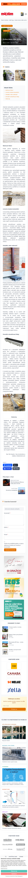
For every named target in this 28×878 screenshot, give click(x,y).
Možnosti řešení (9, 90)
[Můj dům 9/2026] (22, 14)
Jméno (6, 527)
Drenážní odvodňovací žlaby (12, 96)
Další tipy (11, 20)
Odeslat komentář (10, 550)
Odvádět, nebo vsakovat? (12, 94)
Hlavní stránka (4, 20)
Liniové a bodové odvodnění (12, 92)
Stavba (21, 856)
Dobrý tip (8, 98)
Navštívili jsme (13, 856)
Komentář (7, 513)
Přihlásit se (14, 709)
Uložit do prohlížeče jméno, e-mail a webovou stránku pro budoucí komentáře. (13, 545)
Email (6, 534)
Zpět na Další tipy (7, 26)
